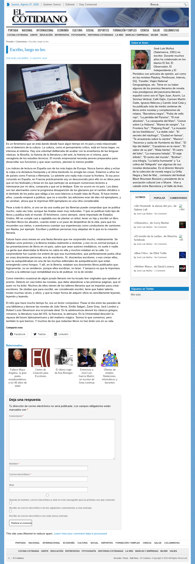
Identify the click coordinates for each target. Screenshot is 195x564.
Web (11, 485)
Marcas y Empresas (137, 35)
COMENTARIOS (178, 198)
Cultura (77, 30)
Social (90, 30)
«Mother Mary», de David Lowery (154, 266)
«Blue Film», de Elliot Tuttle (150, 253)
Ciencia (144, 30)
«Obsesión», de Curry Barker (151, 222)
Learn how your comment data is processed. (81, 533)
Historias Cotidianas (100, 35)
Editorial (70, 4)
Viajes (164, 35)
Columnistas (171, 30)
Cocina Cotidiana (17, 35)
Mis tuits (136, 294)
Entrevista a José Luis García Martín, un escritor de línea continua (87, 376)
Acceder (117, 558)
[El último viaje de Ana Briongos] (63, 357)
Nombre (14, 463)
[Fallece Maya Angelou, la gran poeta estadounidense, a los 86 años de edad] (17, 357)
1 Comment (159, 271)
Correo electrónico (20, 474)
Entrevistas (62, 35)
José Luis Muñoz (145, 214)
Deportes (103, 30)
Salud (156, 30)
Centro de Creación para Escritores (40, 373)
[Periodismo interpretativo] (97, 17)
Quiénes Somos (52, 4)
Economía (63, 30)
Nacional (27, 30)
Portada (13, 30)
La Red (119, 35)
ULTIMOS (140, 197)
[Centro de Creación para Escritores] (40, 357)
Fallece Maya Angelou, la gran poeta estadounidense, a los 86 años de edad (17, 377)
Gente (34, 35)
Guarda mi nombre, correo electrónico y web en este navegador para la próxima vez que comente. (62, 500)
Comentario (16, 416)
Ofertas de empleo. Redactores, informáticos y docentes (109, 376)
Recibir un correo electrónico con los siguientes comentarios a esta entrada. (50, 508)
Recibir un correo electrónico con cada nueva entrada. (38, 516)
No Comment (160, 214)
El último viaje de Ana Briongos (64, 371)
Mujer (154, 35)
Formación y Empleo (125, 30)
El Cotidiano (17, 558)
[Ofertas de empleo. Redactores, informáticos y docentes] (110, 357)
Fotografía (78, 35)
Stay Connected (88, 4)
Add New (134, 558)
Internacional (45, 30)
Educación (46, 35)
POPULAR (159, 198)
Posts (125, 558)
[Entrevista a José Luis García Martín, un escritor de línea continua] (87, 357)
